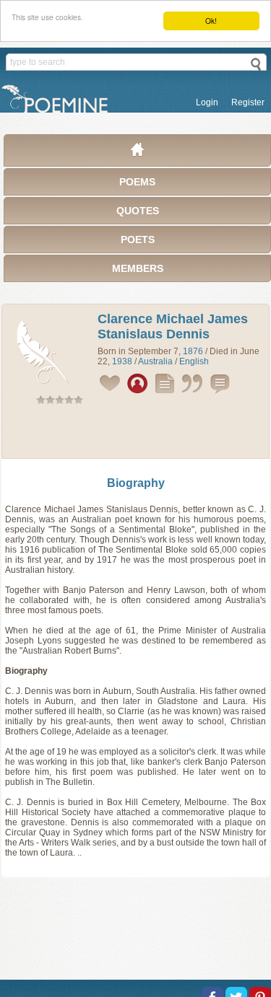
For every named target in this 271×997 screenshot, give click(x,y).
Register (247, 102)
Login (207, 102)
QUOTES (137, 210)
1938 (122, 361)
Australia (155, 361)
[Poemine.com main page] (137, 153)
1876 (193, 351)
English (194, 361)
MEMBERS (137, 268)
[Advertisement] (135, 434)
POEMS (137, 182)
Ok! (211, 20)
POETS (138, 239)
